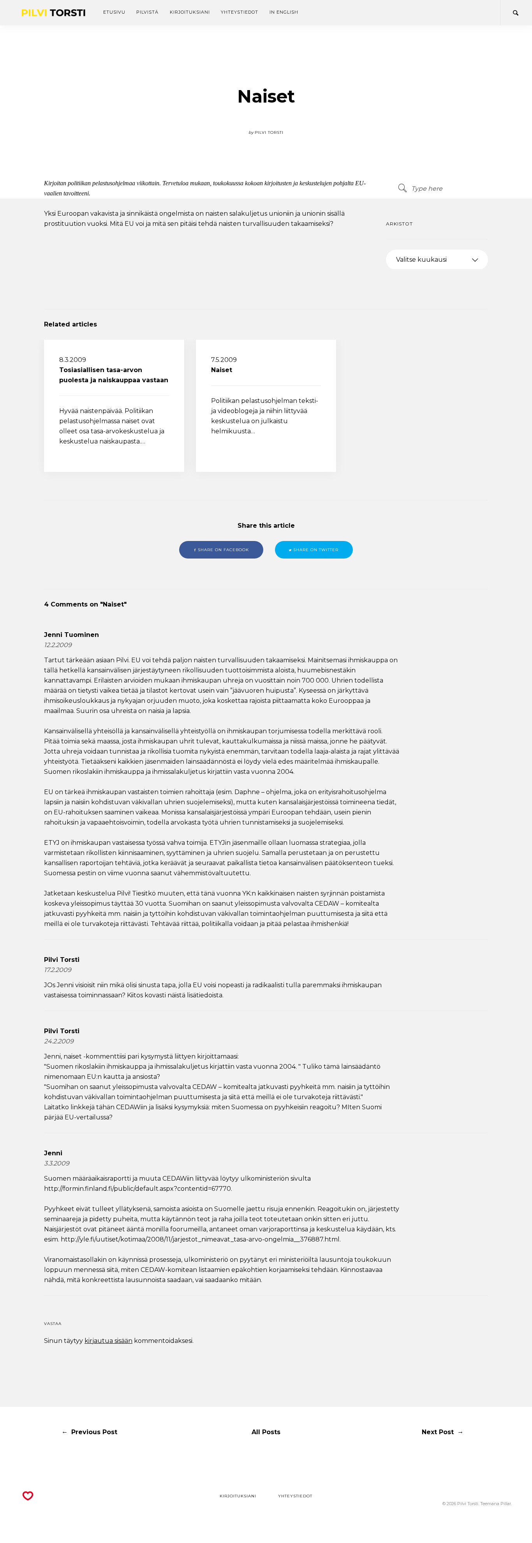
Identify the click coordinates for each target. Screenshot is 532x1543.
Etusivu (114, 12)
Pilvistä (147, 12)
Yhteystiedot (239, 12)
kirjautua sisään (108, 1340)
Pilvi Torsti (61, 959)
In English (284, 12)
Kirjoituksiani (190, 12)
